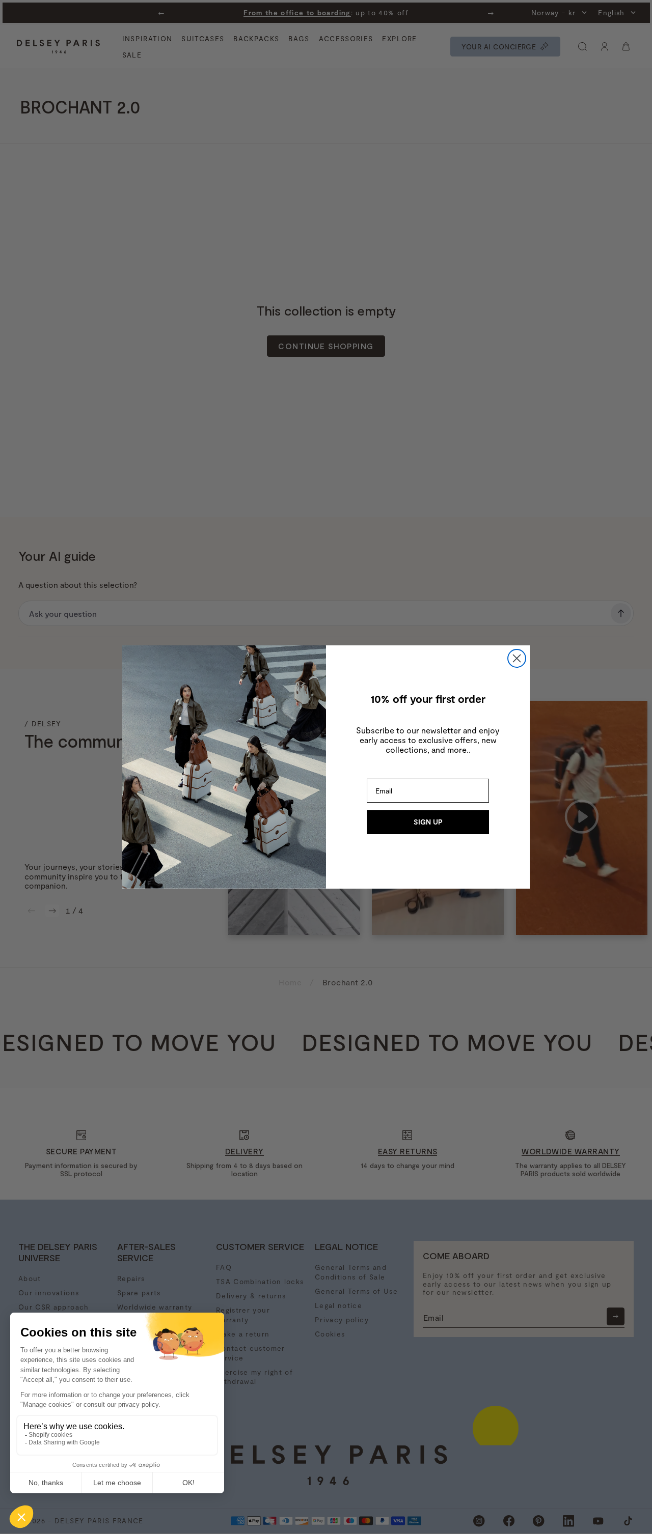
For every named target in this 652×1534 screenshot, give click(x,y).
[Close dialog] (517, 658)
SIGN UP (428, 821)
